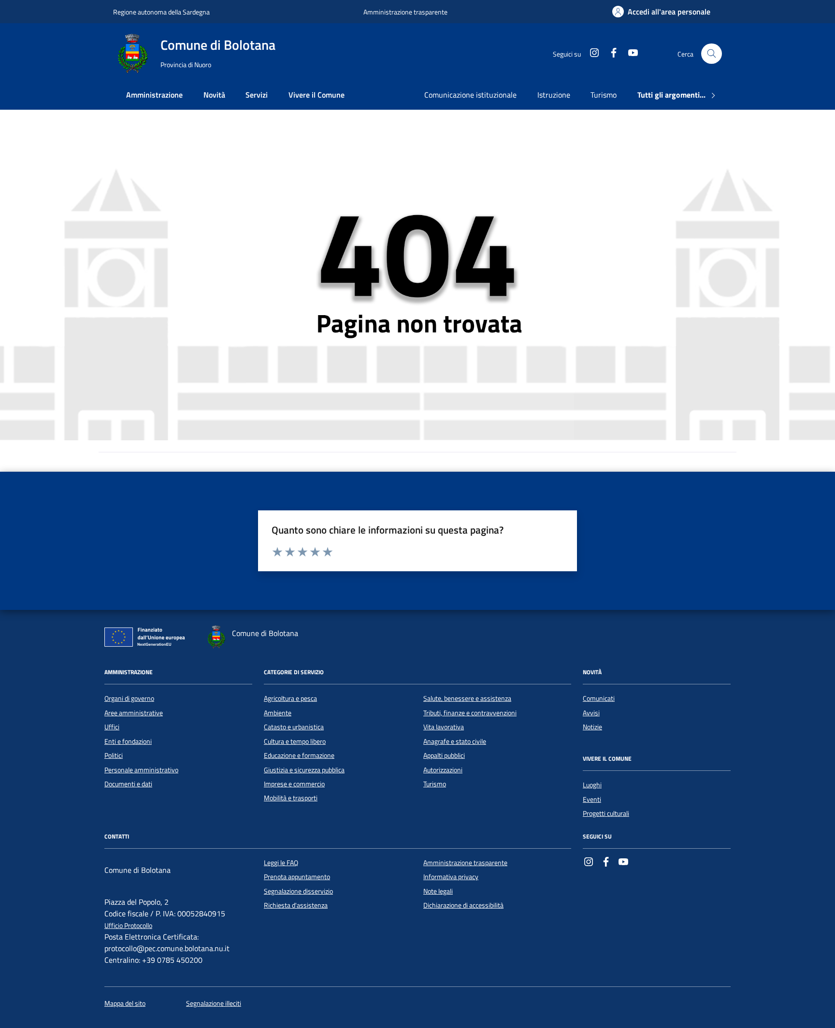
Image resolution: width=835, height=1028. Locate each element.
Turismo (603, 95)
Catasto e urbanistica (294, 727)
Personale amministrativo (141, 770)
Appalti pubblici (444, 755)
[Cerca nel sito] (711, 53)
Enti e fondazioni (128, 741)
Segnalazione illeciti (213, 1004)
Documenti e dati (128, 784)
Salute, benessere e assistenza (467, 698)
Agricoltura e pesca (290, 698)
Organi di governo (129, 698)
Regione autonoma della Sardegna (161, 12)
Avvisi (591, 713)
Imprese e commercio (294, 784)
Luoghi (592, 785)
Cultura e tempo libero (295, 741)
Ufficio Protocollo (128, 926)
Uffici (111, 727)
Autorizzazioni (442, 770)
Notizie (592, 727)
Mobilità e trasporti (290, 798)
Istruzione (553, 95)
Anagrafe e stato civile (454, 741)
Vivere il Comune (316, 95)
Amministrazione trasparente (405, 12)
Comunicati (599, 698)
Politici (113, 755)
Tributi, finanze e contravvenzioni (470, 713)
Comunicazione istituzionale (470, 95)
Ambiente (277, 713)
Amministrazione (154, 95)
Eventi (592, 799)
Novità (214, 95)
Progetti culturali (606, 813)
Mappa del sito (124, 1004)
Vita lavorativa (443, 727)
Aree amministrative (133, 713)
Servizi (256, 95)
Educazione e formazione (299, 755)
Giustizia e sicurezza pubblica (304, 770)
